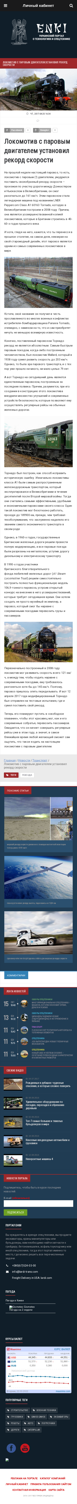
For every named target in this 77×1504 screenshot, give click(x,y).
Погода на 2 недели (21, 1309)
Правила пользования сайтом (50, 1484)
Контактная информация (29, 1490)
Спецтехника (38, 1038)
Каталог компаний (52, 1478)
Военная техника (46, 1410)
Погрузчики (48, 1423)
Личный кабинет (38, 6)
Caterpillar (34, 1430)
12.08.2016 (34, 1155)
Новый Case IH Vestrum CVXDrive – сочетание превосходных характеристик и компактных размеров (52, 1055)
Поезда (27, 775)
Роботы (15, 1423)
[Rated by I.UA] (7, 1459)
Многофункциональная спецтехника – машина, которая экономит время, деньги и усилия (51, 1005)
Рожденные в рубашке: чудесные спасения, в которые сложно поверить (48, 1084)
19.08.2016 (34, 1136)
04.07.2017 (34, 1079)
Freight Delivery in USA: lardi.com (32, 1277)
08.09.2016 (34, 1098)
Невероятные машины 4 (39, 1159)
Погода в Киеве (15, 1300)
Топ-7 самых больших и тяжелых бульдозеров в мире (44, 1123)
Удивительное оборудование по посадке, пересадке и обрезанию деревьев (45, 1105)
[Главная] (40, 20)
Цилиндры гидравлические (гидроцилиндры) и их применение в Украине (50, 1018)
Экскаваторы (61, 1417)
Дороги (15, 1430)
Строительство (19, 1410)
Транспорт (37, 1027)
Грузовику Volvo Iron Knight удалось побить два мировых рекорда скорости (37, 958)
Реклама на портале (24, 1478)
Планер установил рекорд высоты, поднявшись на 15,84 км (31, 903)
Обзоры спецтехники (42, 999)
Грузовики (17, 1417)
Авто (30, 1423)
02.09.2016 (34, 1117)
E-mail (17, 1198)
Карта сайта (56, 1490)
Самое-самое (38, 1417)
